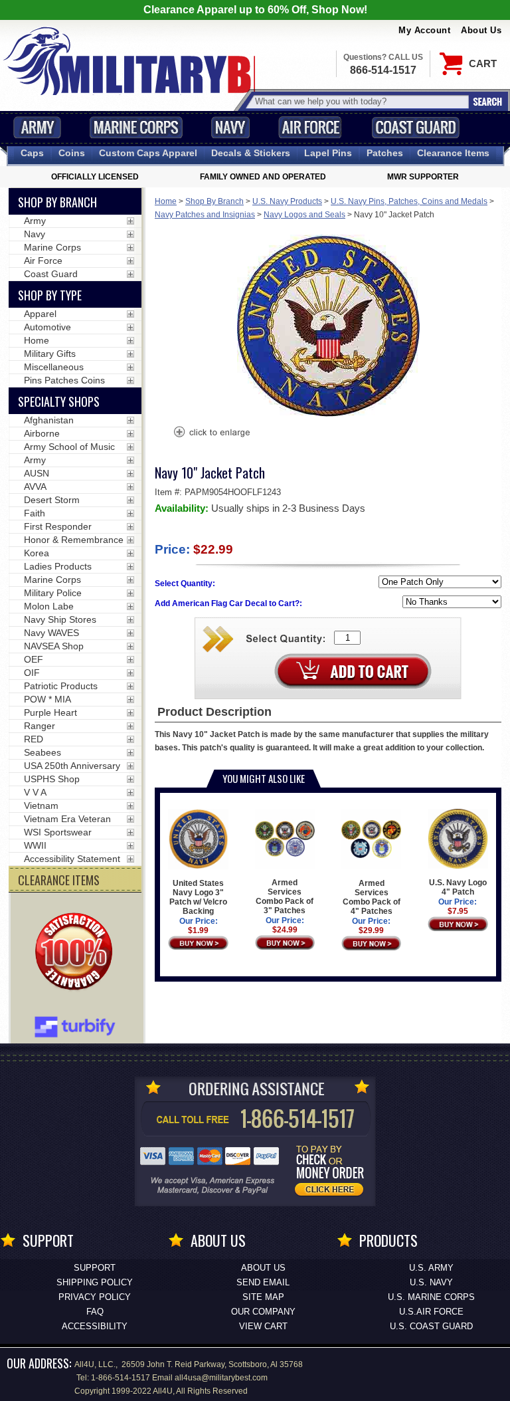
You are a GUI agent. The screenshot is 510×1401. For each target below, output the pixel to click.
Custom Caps (148, 153)
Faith (34, 513)
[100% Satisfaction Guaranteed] (77, 953)
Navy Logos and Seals (304, 214)
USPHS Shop (52, 779)
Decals (250, 153)
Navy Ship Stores (60, 619)
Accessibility (95, 1326)
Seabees (42, 752)
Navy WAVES (51, 632)
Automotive (47, 327)
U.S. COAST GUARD (431, 1326)
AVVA (35, 486)
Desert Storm (52, 499)
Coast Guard (415, 127)
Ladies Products (58, 566)
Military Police (53, 593)
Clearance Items (453, 153)
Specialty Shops (59, 401)
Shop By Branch (214, 201)
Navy (230, 127)
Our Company (263, 1312)
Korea (36, 553)
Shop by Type (50, 295)
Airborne (42, 433)
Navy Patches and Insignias (205, 214)
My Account (424, 30)
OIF (32, 672)
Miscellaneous (54, 367)
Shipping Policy (94, 1282)
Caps (32, 153)
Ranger (39, 725)
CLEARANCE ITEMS (59, 880)
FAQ (95, 1312)
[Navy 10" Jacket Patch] (211, 433)
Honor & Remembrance (74, 539)
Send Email (263, 1282)
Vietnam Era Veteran (67, 818)
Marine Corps (136, 127)
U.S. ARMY (431, 1268)
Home (166, 201)
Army (37, 127)
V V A (35, 792)
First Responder (58, 526)
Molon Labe (49, 606)
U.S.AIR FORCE (431, 1312)
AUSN (36, 473)
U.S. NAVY (431, 1282)
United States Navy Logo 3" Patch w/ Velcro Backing (198, 897)
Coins (71, 153)
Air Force (310, 127)
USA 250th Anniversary (72, 765)
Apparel (40, 313)
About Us (481, 30)
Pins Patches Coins (64, 380)
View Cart (263, 1326)
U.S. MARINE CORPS (431, 1297)
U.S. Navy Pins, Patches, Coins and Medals (409, 201)
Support (95, 1268)
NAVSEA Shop (54, 646)
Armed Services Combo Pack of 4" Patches (371, 897)
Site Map (263, 1297)
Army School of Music (69, 446)
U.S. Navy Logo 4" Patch (458, 887)
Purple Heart (50, 712)
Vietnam (41, 805)
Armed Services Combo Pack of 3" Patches (284, 896)
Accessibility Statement (72, 858)
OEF (33, 659)
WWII (35, 845)
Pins (328, 153)
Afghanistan (49, 420)
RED (33, 739)
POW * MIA (47, 699)
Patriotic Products (61, 686)
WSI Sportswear (58, 832)
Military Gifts (50, 353)
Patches (385, 153)
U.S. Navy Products (287, 201)
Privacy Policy (94, 1297)
